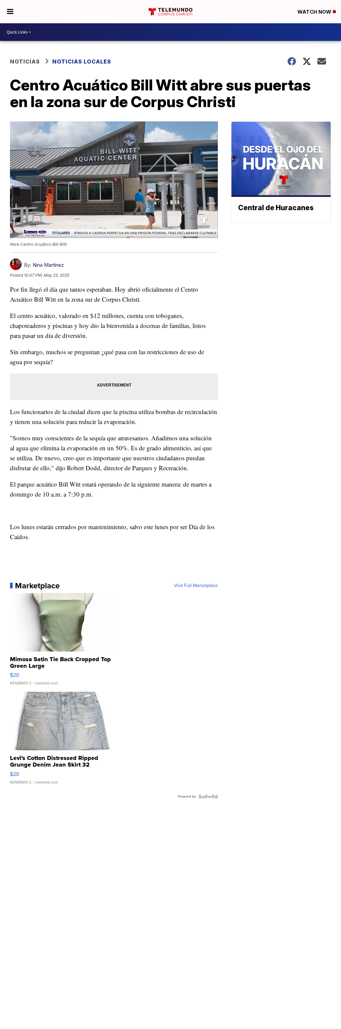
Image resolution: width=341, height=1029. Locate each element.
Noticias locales (81, 61)
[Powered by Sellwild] (208, 796)
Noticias (25, 61)
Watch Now (315, 12)
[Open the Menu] (10, 11)
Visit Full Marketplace (196, 585)
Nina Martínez (48, 265)
